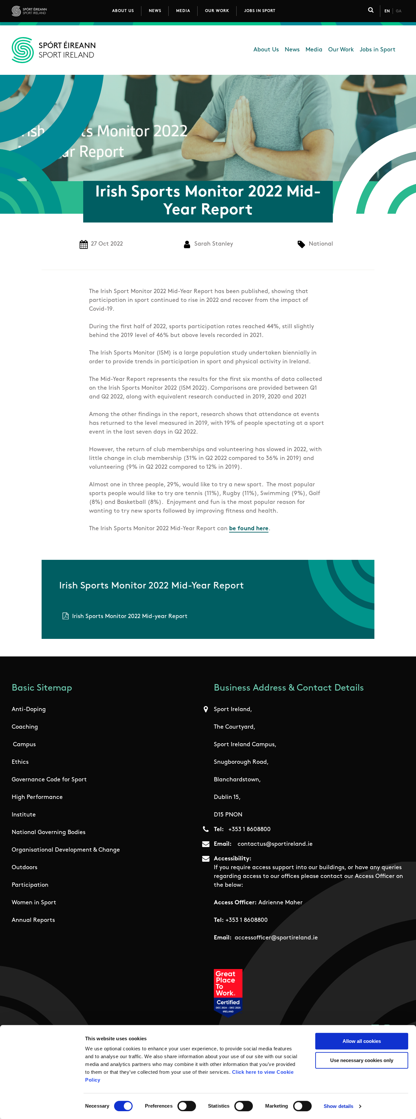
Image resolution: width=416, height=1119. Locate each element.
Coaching (25, 727)
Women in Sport (34, 903)
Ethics (20, 762)
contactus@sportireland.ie (275, 844)
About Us (123, 11)
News (155, 11)
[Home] (58, 11)
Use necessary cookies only (361, 1060)
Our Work (217, 11)
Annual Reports (33, 921)
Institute (24, 815)
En (387, 11)
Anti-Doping (29, 710)
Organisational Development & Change (66, 850)
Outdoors (24, 868)
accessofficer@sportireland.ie (276, 938)
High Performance (37, 798)
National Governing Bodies (48, 833)
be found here (248, 529)
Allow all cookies (362, 1041)
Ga (398, 11)
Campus (24, 745)
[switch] (186, 1106)
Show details (338, 1106)
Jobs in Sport (260, 11)
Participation (30, 885)
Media (183, 11)
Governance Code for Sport (49, 780)
